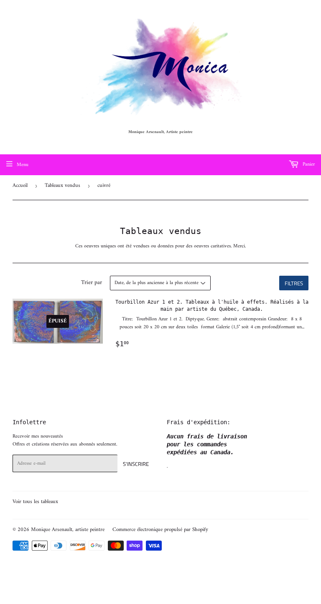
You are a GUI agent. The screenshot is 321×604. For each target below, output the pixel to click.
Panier (308, 164)
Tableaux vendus (62, 185)
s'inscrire (136, 464)
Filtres (294, 283)
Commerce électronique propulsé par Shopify (160, 529)
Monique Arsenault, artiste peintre (67, 529)
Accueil (20, 185)
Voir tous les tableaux (35, 501)
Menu (22, 165)
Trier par (91, 282)
